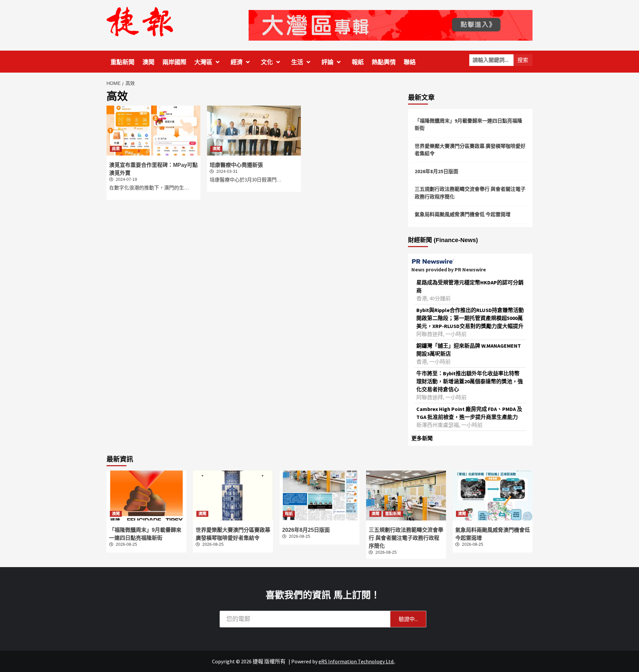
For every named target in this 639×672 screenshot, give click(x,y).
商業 (116, 149)
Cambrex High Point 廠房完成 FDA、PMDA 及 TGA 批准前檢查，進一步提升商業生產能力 (469, 413)
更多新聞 (422, 438)
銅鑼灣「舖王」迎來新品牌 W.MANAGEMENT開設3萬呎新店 (468, 349)
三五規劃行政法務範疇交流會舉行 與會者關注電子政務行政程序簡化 (470, 193)
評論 (327, 62)
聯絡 (410, 62)
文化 (267, 62)
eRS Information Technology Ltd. (356, 661)
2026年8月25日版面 (436, 171)
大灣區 (203, 62)
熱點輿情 (384, 62)
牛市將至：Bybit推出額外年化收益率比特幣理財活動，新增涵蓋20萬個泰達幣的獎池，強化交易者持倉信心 (469, 381)
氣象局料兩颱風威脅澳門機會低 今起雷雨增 (463, 214)
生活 (297, 62)
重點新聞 (122, 62)
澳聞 (148, 62)
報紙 (358, 62)
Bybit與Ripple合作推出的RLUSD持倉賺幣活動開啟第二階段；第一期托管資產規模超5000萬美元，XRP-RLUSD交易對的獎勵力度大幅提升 (470, 318)
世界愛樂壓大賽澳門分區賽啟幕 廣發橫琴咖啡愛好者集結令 (470, 150)
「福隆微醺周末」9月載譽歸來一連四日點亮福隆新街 (468, 125)
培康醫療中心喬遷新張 (236, 165)
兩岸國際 (174, 62)
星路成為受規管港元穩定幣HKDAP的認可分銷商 (470, 286)
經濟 (237, 62)
